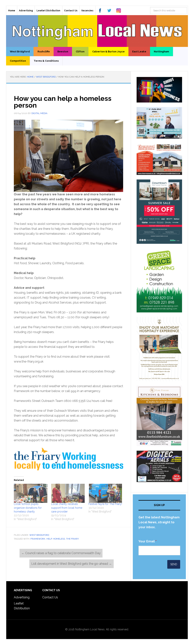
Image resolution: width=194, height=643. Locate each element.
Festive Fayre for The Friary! (105, 504)
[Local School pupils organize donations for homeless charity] (30, 493)
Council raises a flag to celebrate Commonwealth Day (61, 553)
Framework (38, 538)
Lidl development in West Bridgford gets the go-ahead (71, 563)
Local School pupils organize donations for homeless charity (28, 507)
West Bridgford (39, 535)
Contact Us (50, 597)
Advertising (22, 597)
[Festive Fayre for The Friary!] (105, 493)
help (49, 538)
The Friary (72, 538)
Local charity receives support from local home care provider (66, 507)
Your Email (147, 541)
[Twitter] (109, 10)
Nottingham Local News (97, 31)
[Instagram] (118, 10)
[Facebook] (100, 10)
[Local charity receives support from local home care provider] (68, 493)
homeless (59, 538)
